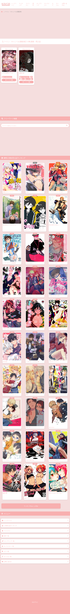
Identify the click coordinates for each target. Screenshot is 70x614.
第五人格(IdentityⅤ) (7, 77)
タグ (52, 4)
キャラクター (46, 4)
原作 (33, 4)
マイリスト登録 (9, 80)
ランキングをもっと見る (31, 506)
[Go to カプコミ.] (2, 11)
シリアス (28, 79)
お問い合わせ (64, 4)
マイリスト (28, 4)
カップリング (39, 4)
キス (23, 79)
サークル (57, 4)
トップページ (13, 4)
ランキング (21, 4)
